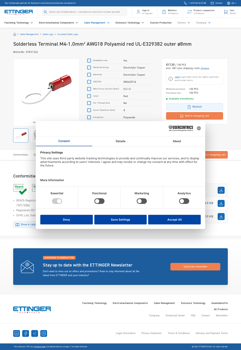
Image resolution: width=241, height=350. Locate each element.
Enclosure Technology (193, 303)
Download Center (175, 315)
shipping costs (39, 347)
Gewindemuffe (219, 303)
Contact (205, 315)
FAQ (193, 315)
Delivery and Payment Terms (212, 333)
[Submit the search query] (45, 12)
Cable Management (164, 303)
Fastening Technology (94, 303)
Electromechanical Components (130, 303)
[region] (46, 100)
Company (154, 315)
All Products (221, 309)
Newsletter (222, 315)
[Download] (221, 190)
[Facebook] (25, 333)
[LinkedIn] (16, 333)
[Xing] (34, 333)
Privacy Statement (152, 333)
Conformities (20, 154)
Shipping (205, 68)
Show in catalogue (31, 224)
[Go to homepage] (19, 12)
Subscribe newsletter (195, 266)
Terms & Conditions (179, 333)
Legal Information (126, 333)
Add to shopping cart (197, 116)
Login (177, 77)
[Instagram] (43, 333)
